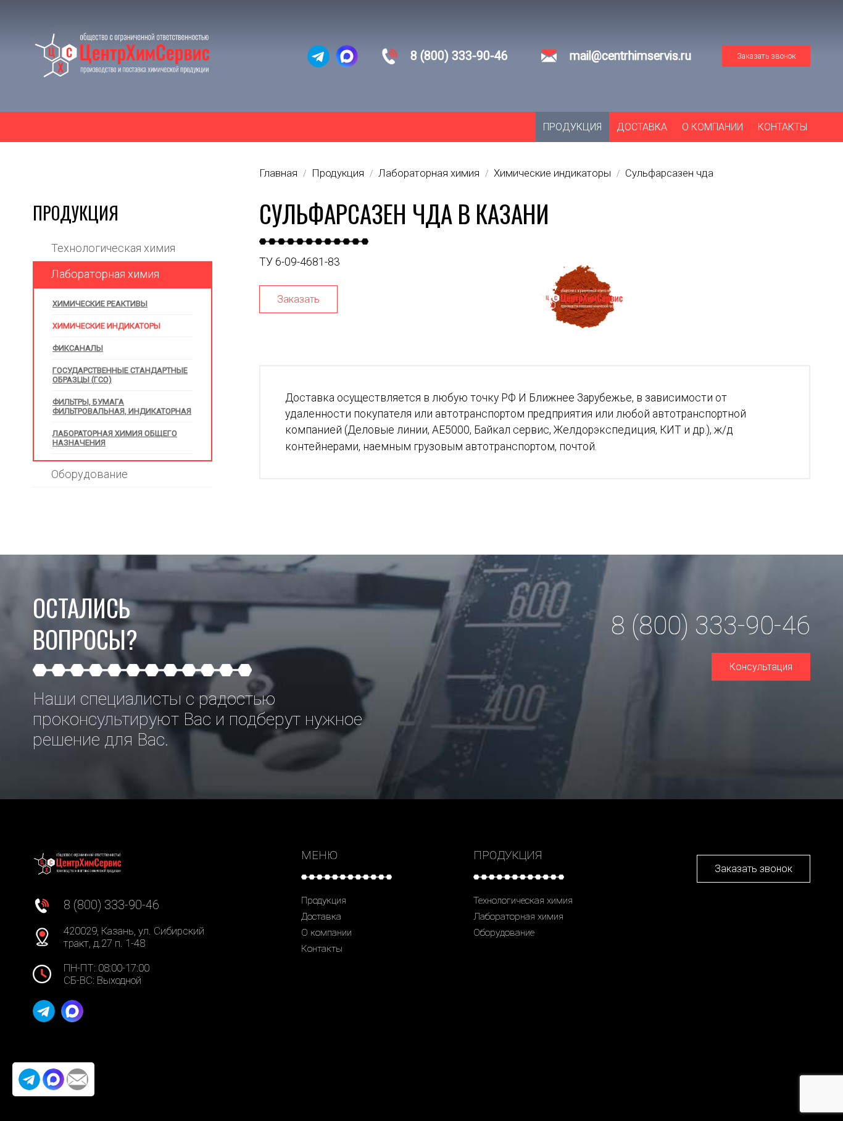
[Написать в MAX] (347, 56)
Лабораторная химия (105, 273)
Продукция (572, 127)
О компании (712, 127)
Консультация (760, 667)
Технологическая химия (113, 247)
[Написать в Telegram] (318, 56)
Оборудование (89, 474)
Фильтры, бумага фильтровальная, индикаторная (121, 406)
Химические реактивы (99, 303)
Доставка (642, 127)
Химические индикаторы (106, 325)
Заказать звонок (766, 56)
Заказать (298, 299)
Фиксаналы (77, 348)
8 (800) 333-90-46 (459, 56)
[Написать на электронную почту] (77, 1079)
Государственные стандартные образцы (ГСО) (120, 375)
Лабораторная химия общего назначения (114, 438)
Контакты (782, 127)
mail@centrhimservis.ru (630, 56)
